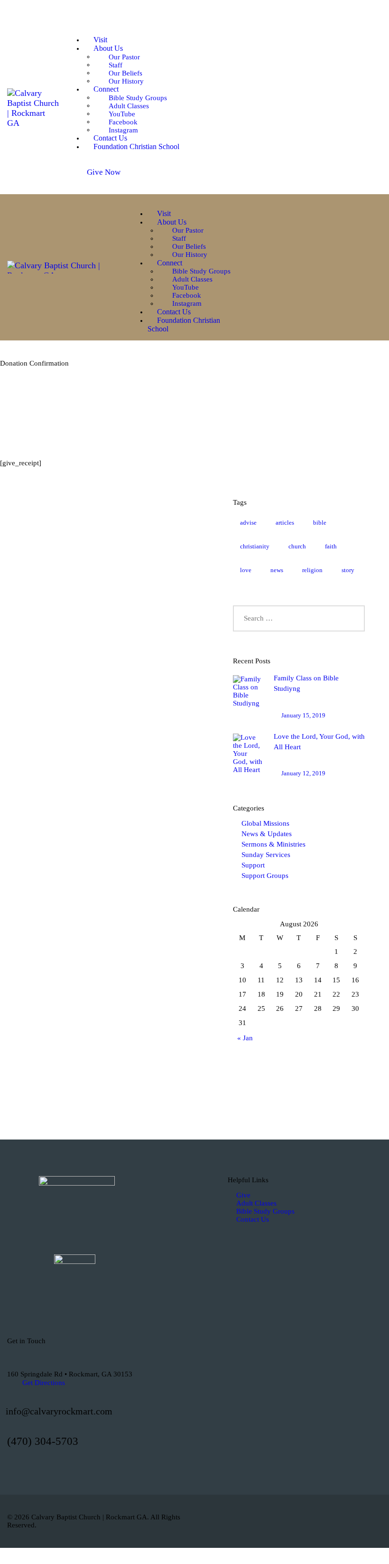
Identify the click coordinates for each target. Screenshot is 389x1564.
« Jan (245, 1038)
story (348, 570)
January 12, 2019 (303, 773)
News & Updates (266, 834)
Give (243, 1195)
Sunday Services (265, 854)
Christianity (254, 546)
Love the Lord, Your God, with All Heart (319, 742)
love (245, 570)
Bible (319, 522)
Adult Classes (256, 1203)
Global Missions (265, 823)
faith (331, 546)
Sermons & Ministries (273, 844)
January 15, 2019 (303, 715)
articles (285, 522)
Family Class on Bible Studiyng (306, 683)
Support (253, 865)
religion (312, 570)
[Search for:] (299, 618)
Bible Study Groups (265, 1211)
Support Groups (264, 875)
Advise (248, 522)
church (297, 546)
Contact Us (252, 1219)
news (276, 570)
